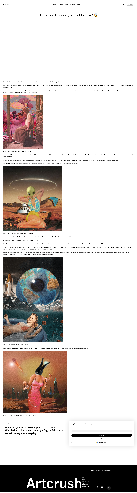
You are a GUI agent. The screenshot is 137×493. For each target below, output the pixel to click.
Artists (61, 4)
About (66, 4)
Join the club (130, 4)
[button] (123, 4)
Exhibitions (72, 4)
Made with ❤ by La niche (86, 487)
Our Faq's (79, 4)
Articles (84, 479)
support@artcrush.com (105, 470)
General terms (85, 481)
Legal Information (85, 483)
